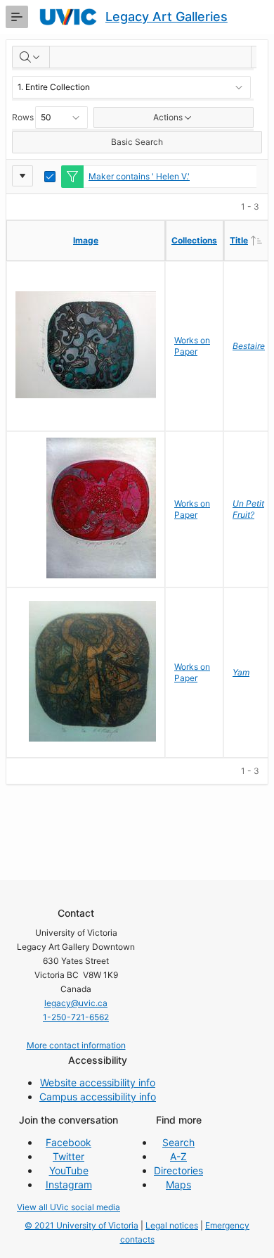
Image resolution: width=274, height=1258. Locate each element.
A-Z (178, 1156)
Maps (178, 1184)
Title (251, 240)
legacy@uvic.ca (75, 1003)
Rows (23, 117)
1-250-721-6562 (76, 1017)
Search (178, 1142)
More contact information (76, 1045)
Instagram (69, 1184)
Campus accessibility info (97, 1097)
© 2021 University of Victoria (81, 1225)
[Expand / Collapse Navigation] (17, 17)
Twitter (68, 1156)
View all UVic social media (68, 1207)
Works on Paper (192, 346)
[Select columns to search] (31, 57)
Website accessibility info (97, 1082)
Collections (194, 240)
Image (85, 240)
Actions (168, 117)
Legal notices (171, 1225)
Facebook (68, 1142)
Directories (178, 1170)
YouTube (69, 1170)
